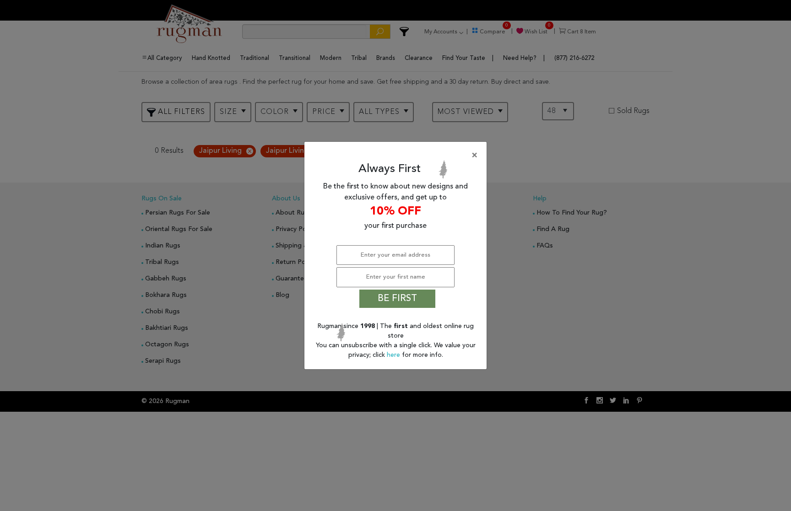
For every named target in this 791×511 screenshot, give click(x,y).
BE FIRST (397, 298)
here (394, 355)
